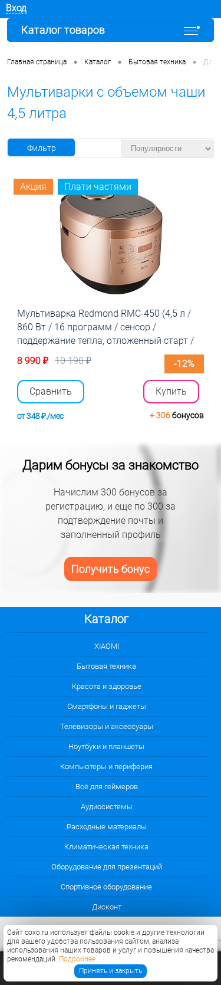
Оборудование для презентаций (106, 866)
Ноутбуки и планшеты (106, 746)
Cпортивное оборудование (106, 886)
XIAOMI (106, 646)
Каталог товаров (63, 30)
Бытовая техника (106, 666)
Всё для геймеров (106, 786)
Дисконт (106, 906)
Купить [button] (171, 391)
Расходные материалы (107, 826)
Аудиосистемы (107, 806)
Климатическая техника (106, 846)
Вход (16, 8)
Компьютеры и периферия (106, 766)
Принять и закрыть (110, 971)
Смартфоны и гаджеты (106, 706)
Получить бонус (110, 569)
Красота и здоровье (106, 686)
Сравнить (50, 391)
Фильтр (41, 148)
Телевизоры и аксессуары (106, 726)
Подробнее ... (81, 959)
